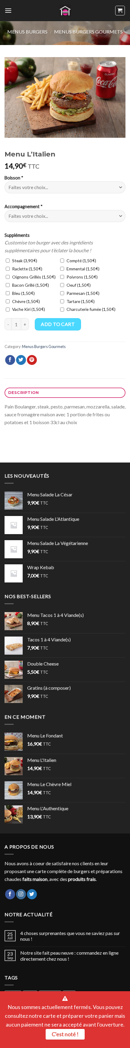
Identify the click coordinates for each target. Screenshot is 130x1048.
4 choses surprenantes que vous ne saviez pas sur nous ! (70, 936)
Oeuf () (78, 285)
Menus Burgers (27, 31)
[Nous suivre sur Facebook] (10, 894)
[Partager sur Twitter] (21, 360)
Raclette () (26, 268)
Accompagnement (24, 206)
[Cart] (120, 10)
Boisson (14, 177)
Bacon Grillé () (30, 285)
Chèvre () (25, 301)
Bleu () (22, 293)
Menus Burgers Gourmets (88, 31)
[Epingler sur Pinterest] (32, 360)
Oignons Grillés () (33, 276)
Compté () (81, 260)
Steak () (24, 260)
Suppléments (17, 235)
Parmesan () (82, 293)
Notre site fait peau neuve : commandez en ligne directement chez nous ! (69, 955)
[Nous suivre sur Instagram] (21, 894)
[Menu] (8, 10)
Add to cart (58, 324)
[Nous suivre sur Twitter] (32, 894)
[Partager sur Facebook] (10, 360)
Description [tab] (23, 392)
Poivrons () (81, 276)
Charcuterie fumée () (90, 309)
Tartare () (80, 301)
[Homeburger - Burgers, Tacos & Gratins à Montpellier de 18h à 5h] (65, 11)
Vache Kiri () (28, 309)
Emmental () (82, 268)
